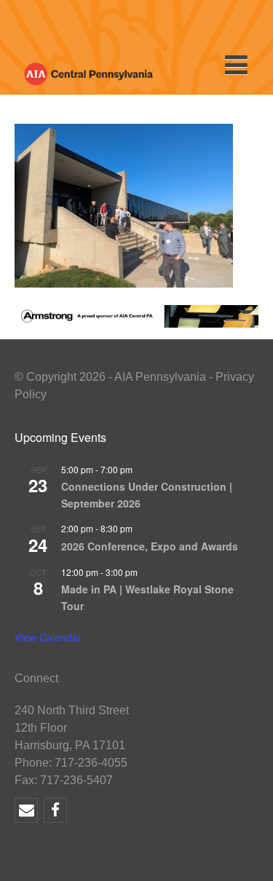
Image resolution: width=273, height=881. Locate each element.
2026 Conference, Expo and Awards (149, 546)
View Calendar (48, 637)
